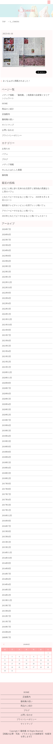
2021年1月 (6, 367)
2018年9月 (6, 447)
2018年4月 (6, 468)
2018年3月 (6, 473)
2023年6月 (6, 261)
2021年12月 (7, 319)
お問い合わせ (8, 130)
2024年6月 (6, 250)
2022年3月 (6, 309)
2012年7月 (6, 616)
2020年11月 (7, 378)
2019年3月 (6, 441)
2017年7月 (6, 494)
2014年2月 (6, 595)
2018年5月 (6, 462)
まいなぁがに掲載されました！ (16, 81)
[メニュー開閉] (48, 2)
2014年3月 (6, 590)
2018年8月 (6, 452)
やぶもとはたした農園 (12, 170)
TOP (4, 22)
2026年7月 (6, 229)
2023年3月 (6, 272)
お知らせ (6, 149)
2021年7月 (6, 335)
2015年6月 (6, 537)
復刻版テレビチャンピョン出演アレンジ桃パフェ (24, 205)
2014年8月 (6, 568)
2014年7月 (6, 574)
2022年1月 (6, 314)
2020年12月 (7, 372)
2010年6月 (6, 632)
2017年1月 (6, 510)
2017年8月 (6, 489)
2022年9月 (6, 293)
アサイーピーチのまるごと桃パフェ (18, 211)
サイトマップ (8, 125)
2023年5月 (6, 266)
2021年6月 (6, 341)
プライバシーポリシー (12, 135)
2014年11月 (7, 552)
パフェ (5, 154)
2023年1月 (6, 277)
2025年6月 (6, 245)
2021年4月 (6, 351)
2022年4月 (6, 303)
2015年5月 (6, 542)
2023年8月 (6, 256)
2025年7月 (6, 240)
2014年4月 (6, 584)
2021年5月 (6, 346)
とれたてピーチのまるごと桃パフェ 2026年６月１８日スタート (25, 198)
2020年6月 (6, 394)
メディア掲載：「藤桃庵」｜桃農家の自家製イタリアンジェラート (25, 96)
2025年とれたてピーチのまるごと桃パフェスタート (24, 216)
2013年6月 (6, 611)
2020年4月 (6, 404)
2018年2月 (6, 478)
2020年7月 (6, 388)
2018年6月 (6, 457)
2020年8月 (6, 383)
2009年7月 (6, 637)
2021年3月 (6, 356)
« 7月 (4, 644)
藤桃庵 (5, 175)
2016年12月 (7, 515)
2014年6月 (6, 579)
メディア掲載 (8, 164)
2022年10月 (7, 288)
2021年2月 (6, 362)
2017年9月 (6, 484)
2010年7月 (6, 627)
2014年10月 (7, 558)
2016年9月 (6, 521)
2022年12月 (7, 282)
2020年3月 (6, 409)
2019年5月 (6, 431)
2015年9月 (6, 531)
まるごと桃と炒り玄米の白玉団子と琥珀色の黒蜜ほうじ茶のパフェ (25, 190)
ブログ (5, 159)
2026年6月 (6, 234)
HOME (5, 103)
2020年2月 (6, 415)
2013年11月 (7, 600)
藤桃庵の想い (8, 119)
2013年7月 (6, 605)
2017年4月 (6, 500)
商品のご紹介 (8, 109)
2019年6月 (6, 425)
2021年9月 (6, 330)
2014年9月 (6, 563)
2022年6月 (6, 298)
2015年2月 (6, 547)
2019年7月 (6, 420)
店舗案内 (6, 114)
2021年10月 (7, 325)
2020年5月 (6, 399)
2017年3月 (6, 505)
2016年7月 (6, 526)
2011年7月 (6, 622)
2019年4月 (6, 436)
